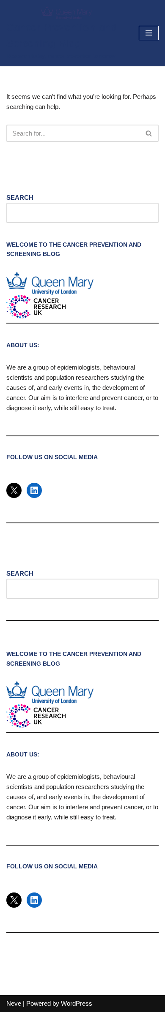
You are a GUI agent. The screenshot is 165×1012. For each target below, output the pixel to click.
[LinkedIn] (34, 490)
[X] (14, 490)
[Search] (149, 133)
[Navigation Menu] (149, 33)
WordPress (76, 1003)
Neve (13, 1003)
